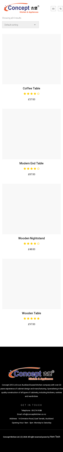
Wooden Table (31, 313)
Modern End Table (31, 163)
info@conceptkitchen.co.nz (34, 414)
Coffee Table (31, 88)
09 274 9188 (37, 410)
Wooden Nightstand (31, 238)
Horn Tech (55, 436)
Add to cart (31, 59)
